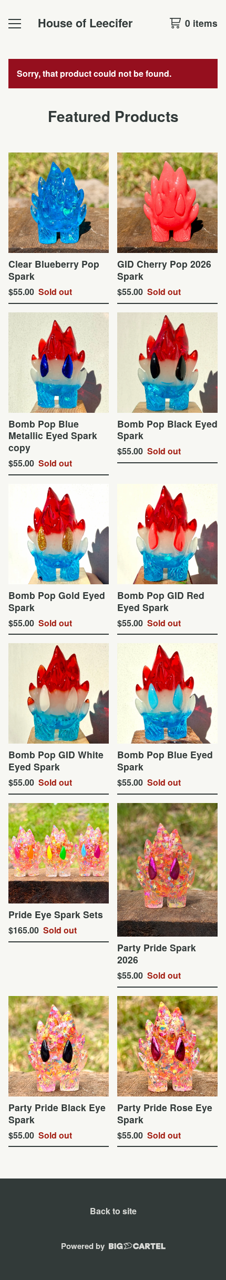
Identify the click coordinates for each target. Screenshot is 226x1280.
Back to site (113, 1211)
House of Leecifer (85, 23)
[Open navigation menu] (14, 23)
